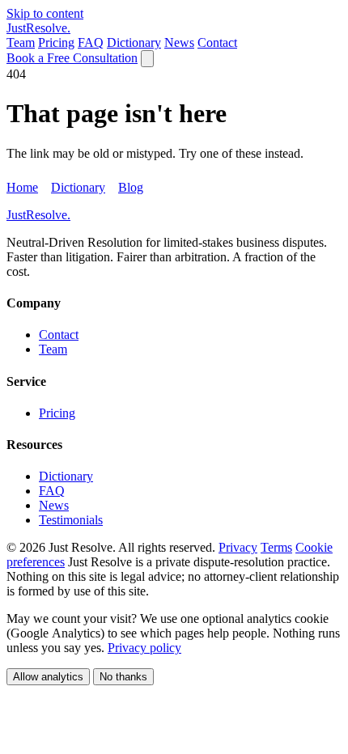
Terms (276, 547)
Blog (130, 187)
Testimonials (71, 520)
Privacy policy (144, 647)
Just (38, 28)
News (179, 42)
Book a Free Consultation (72, 58)
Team (20, 42)
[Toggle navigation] (147, 58)
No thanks (123, 677)
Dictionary (134, 42)
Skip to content (44, 13)
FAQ (91, 42)
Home (22, 187)
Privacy (238, 547)
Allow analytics (48, 677)
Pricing (56, 42)
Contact (217, 42)
